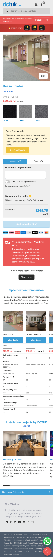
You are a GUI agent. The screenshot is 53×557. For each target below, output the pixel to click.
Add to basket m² (26, 224)
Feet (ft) (38, 161)
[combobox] (26, 11)
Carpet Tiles (8, 91)
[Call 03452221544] (47, 551)
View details (13, 340)
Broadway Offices (12, 459)
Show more (26, 277)
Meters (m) (15, 161)
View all (26, 426)
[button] (42, 4)
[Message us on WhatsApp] (47, 541)
